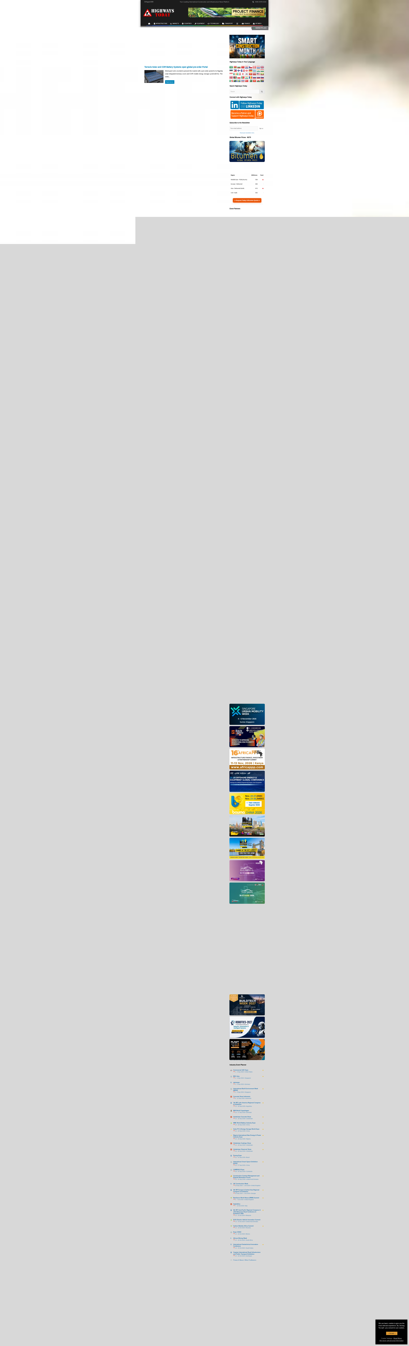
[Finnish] (239, 70)
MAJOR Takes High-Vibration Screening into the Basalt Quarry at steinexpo (175, 28)
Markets (176, 24)
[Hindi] (259, 70)
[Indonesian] (231, 74)
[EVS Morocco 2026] (247, 625)
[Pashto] (235, 77)
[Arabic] (231, 67)
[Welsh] (259, 81)
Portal (169, 56)
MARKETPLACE (261, 28)
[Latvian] (255, 74)
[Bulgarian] (239, 67)
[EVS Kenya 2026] (247, 871)
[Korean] (247, 74)
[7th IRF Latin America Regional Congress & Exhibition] (247, 290)
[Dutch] (259, 67)
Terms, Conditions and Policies (207, 1343)
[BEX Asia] (247, 245)
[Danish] (255, 67)
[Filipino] (235, 70)
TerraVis (177, 56)
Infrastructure (161, 24)
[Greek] (255, 70)
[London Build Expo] (247, 848)
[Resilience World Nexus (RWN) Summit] (247, 513)
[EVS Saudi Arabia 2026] (247, 893)
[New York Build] (247, 960)
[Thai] (243, 81)
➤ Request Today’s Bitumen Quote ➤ (247, 200)
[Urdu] (251, 81)
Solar (162, 56)
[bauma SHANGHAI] (247, 804)
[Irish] (235, 74)
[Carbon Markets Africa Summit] (247, 558)
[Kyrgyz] (251, 74)
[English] (262, 67)
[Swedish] (239, 81)
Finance (247, 24)
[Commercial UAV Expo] (247, 223)
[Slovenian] (262, 77)
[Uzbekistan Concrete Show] (247, 334)
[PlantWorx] (247, 1050)
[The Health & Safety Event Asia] (247, 737)
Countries (188, 24)
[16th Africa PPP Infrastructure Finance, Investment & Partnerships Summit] (247, 759)
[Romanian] (251, 77)
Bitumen (258, 24)
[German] (251, 70)
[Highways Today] (159, 12)
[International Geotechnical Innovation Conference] (247, 580)
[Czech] (251, 67)
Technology (214, 24)
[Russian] (255, 77)
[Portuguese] (243, 77)
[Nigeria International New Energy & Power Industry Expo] (247, 312)
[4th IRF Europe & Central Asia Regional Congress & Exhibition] (247, 491)
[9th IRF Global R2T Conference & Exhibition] (247, 692)
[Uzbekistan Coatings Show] (247, 357)
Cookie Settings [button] (386, 1338)
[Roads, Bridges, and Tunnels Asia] (247, 647)
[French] (243, 70)
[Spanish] (231, 81)
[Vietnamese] (255, 81)
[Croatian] (247, 67)
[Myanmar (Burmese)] (262, 74)
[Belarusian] (235, 67)
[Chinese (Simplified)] (243, 67)
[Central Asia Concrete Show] (247, 916)
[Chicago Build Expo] (247, 670)
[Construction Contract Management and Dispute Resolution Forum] (247, 468)
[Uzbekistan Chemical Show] (247, 379)
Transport (229, 24)
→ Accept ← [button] (392, 1333)
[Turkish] (247, 81)
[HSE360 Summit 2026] (247, 602)
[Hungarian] (262, 70)
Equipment (201, 24)
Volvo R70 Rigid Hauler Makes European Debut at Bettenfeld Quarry (220, 28)
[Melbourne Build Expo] (247, 826)
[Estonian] (231, 70)
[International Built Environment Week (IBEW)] (247, 267)
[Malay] (259, 74)
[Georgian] (247, 70)
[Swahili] (235, 81)
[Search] (262, 92)
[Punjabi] (247, 77)
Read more (169, 82)
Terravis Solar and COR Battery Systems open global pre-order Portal (176, 67)
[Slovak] (259, 77)
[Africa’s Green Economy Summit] (247, 938)
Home (149, 23)
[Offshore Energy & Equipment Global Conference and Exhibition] (247, 781)
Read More (398, 1338)
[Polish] (239, 77)
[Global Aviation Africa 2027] (247, 983)
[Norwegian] (231, 77)
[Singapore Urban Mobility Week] (247, 714)
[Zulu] (262, 81)
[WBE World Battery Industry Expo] (247, 401)
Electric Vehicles (152, 56)
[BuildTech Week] (247, 1005)
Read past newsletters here (247, 132)
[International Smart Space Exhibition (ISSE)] (247, 446)
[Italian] (239, 74)
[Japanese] (243, 74)
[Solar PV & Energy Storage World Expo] (247, 424)
